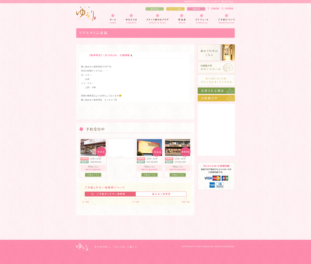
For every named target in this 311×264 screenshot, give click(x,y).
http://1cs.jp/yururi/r (93, 169)
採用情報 (229, 8)
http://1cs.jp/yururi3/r (149, 169)
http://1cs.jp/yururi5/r (178, 169)
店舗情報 (215, 8)
